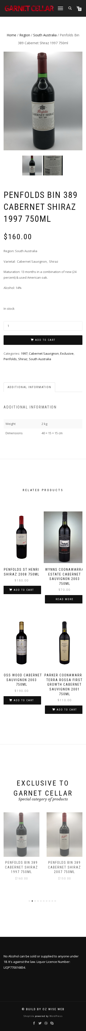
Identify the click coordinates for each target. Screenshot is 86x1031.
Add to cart (45, 340)
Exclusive (67, 353)
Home (11, 35)
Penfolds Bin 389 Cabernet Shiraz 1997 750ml (21, 867)
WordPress (56, 1016)
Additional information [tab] (29, 387)
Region (24, 35)
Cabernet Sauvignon (44, 353)
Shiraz (22, 359)
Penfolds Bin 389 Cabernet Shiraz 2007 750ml (64, 867)
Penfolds (10, 359)
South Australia (45, 35)
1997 (24, 353)
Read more (65, 599)
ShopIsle (29, 1016)
